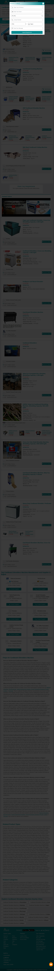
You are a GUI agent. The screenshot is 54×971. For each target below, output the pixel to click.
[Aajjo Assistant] (51, 964)
